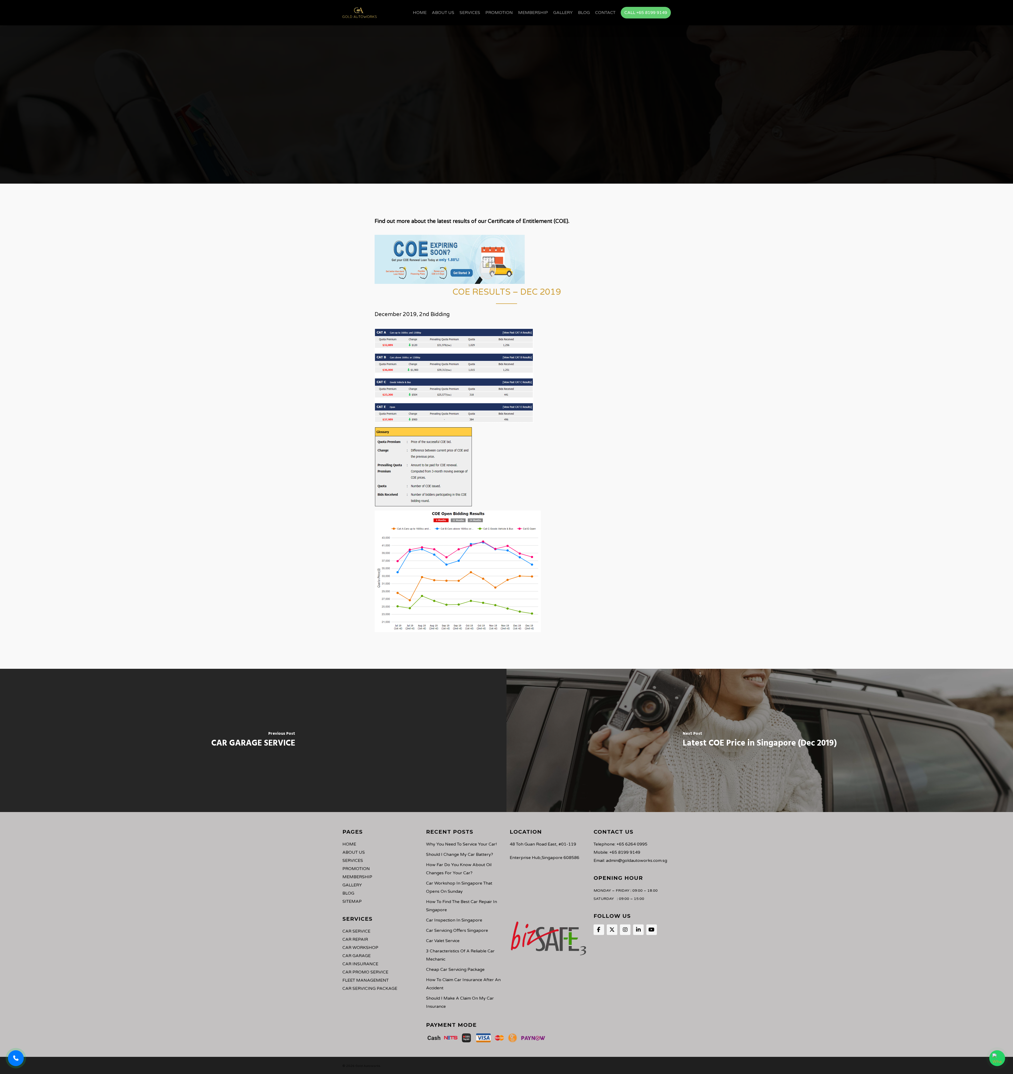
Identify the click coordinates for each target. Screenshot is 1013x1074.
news (506, 125)
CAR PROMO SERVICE (365, 972)
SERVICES (352, 860)
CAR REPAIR (355, 939)
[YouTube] (651, 929)
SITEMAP (352, 901)
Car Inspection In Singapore (454, 920)
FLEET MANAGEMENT (365, 980)
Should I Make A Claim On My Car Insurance (460, 1002)
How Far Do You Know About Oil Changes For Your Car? (458, 869)
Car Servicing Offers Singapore (457, 930)
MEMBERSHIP (357, 877)
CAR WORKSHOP (360, 947)
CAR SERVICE (356, 931)
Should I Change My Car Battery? (459, 854)
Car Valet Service (443, 940)
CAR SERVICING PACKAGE (369, 988)
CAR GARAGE (356, 955)
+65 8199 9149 (624, 852)
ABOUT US (353, 852)
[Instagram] (625, 929)
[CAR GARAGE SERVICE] (253, 740)
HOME (349, 844)
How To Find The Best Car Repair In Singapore (461, 906)
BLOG (348, 893)
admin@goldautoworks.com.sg (636, 860)
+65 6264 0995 (632, 844)
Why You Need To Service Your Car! (461, 844)
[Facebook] (599, 929)
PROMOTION (356, 868)
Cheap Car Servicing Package (455, 969)
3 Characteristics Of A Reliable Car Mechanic (460, 955)
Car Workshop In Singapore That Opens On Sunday (459, 887)
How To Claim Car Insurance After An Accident (463, 984)
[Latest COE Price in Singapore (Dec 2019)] (759, 740)
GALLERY (352, 885)
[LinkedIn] (638, 929)
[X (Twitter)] (612, 929)
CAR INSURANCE (360, 964)
